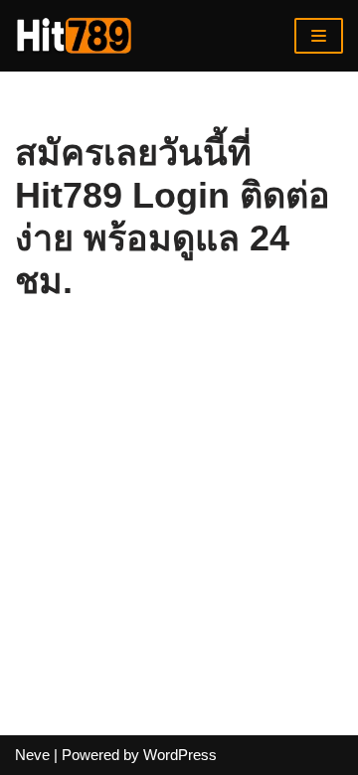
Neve (32, 754)
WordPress (180, 754)
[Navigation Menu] (318, 36)
